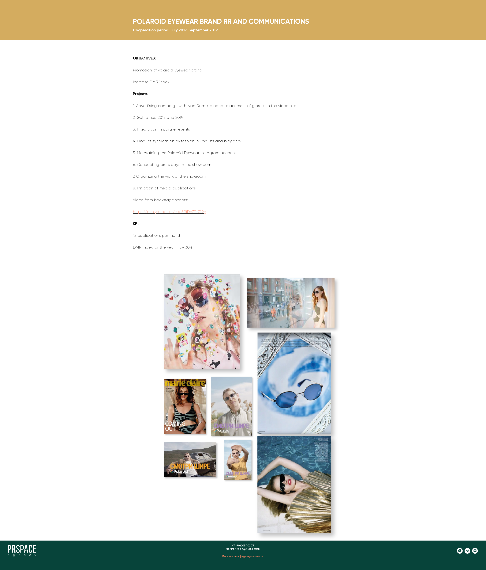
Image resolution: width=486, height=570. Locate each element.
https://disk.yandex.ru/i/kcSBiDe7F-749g (169, 212)
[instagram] (475, 552)
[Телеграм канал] (467, 552)
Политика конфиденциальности (243, 556)
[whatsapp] (460, 552)
